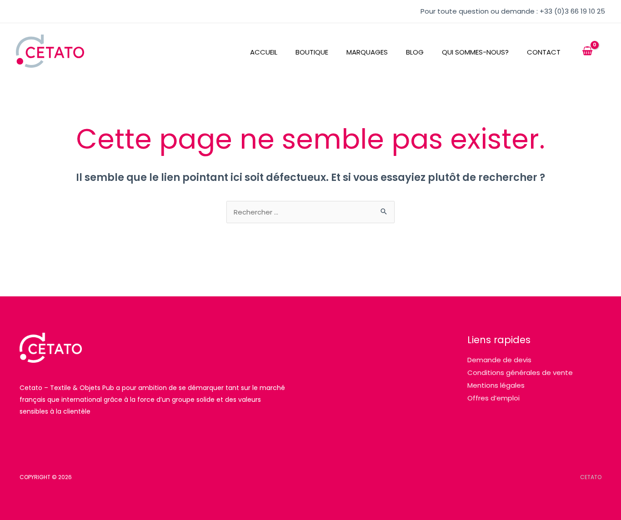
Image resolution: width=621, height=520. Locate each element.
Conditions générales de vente (520, 372)
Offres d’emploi (493, 398)
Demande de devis (499, 360)
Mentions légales (496, 385)
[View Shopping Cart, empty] (587, 51)
